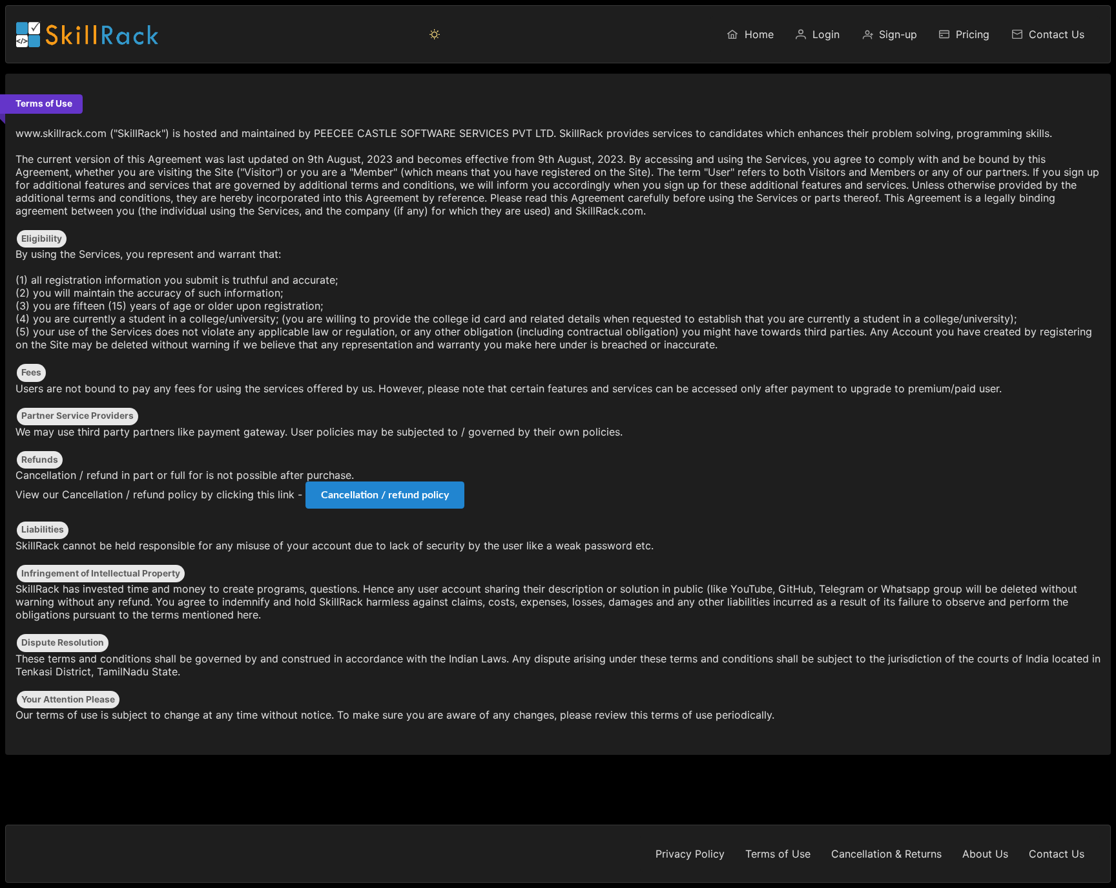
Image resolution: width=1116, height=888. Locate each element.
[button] (434, 34)
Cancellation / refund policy (385, 495)
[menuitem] (750, 34)
